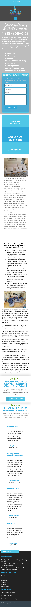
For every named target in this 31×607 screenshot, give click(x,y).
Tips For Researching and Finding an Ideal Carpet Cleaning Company (13, 569)
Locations (4, 580)
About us (3, 576)
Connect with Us (7, 551)
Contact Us (4, 578)
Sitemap (3, 584)
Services (3, 582)
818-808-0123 (16, 1)
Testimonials (5, 586)
